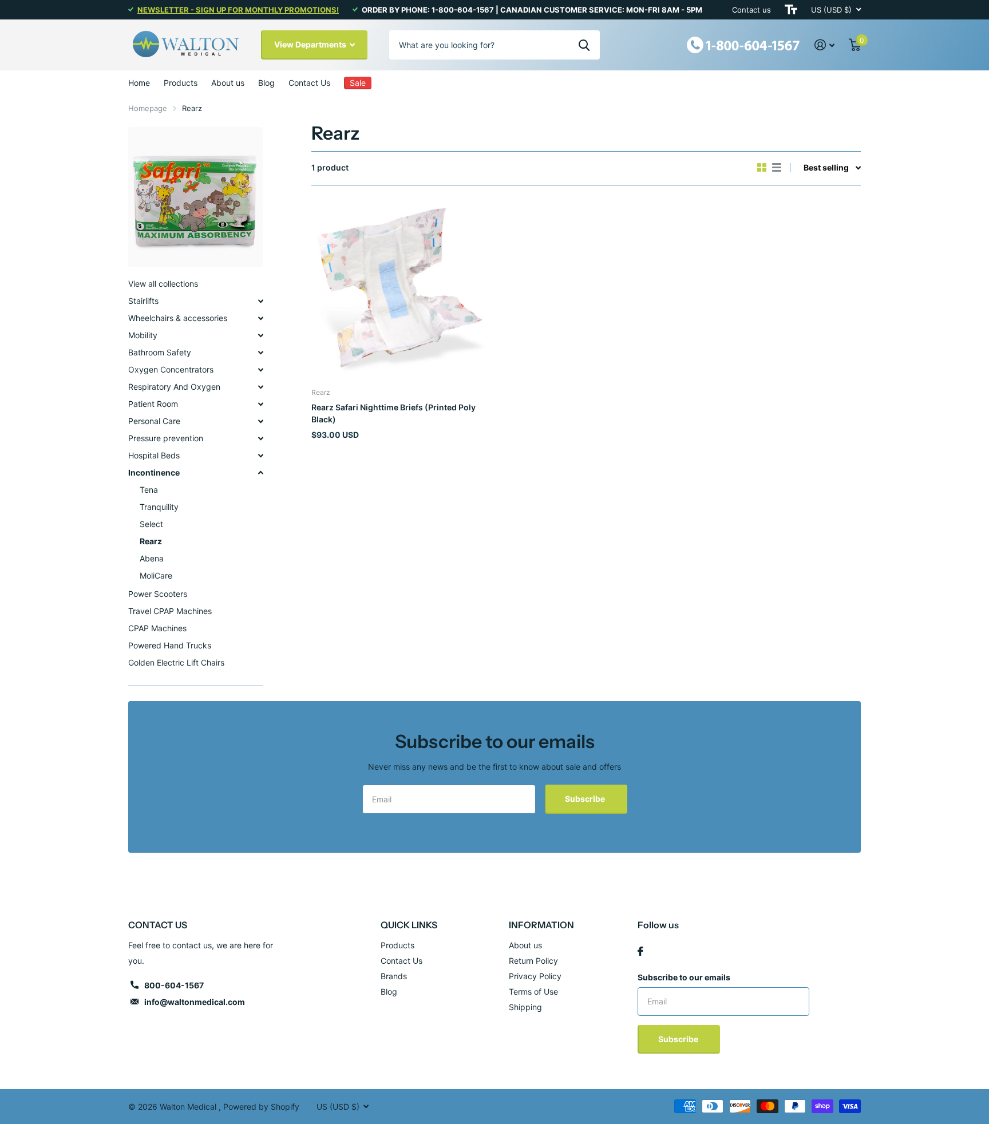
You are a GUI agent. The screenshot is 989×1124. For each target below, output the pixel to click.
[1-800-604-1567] (743, 44)
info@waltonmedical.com (194, 1002)
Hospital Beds (154, 455)
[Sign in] (824, 45)
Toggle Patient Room (260, 404)
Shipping (525, 1007)
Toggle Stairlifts (260, 301)
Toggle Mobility (260, 335)
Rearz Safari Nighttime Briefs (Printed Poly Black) (393, 413)
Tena (149, 489)
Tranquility (159, 507)
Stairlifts (143, 301)
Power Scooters (157, 594)
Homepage (147, 108)
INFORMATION (541, 925)
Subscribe (586, 799)
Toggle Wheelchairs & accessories (260, 318)
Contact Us (309, 83)
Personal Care (154, 421)
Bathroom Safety (159, 352)
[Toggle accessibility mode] (791, 9)
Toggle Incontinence (260, 472)
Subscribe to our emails (684, 977)
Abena (152, 558)
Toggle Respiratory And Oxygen (260, 386)
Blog (266, 83)
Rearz (151, 541)
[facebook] (640, 951)
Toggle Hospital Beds (260, 455)
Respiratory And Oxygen (174, 386)
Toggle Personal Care (260, 421)
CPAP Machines (157, 628)
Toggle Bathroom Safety (260, 352)
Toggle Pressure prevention (260, 438)
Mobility (142, 335)
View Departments (311, 44)
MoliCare (156, 575)
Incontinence (154, 472)
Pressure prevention (165, 438)
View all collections (163, 283)
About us (227, 83)
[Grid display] (761, 167)
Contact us (751, 9)
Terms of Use (533, 991)
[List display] (776, 167)
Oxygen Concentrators (170, 369)
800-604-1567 (174, 985)
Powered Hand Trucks (169, 645)
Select (151, 524)
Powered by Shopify (261, 1106)
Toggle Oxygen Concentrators (260, 369)
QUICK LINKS (409, 925)
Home (139, 83)
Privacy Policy (535, 976)
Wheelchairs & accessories (177, 318)
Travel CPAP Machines (170, 611)
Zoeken (584, 44)
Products (180, 83)
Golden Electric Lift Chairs (176, 662)
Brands (394, 976)
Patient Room (153, 404)
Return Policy (533, 960)
